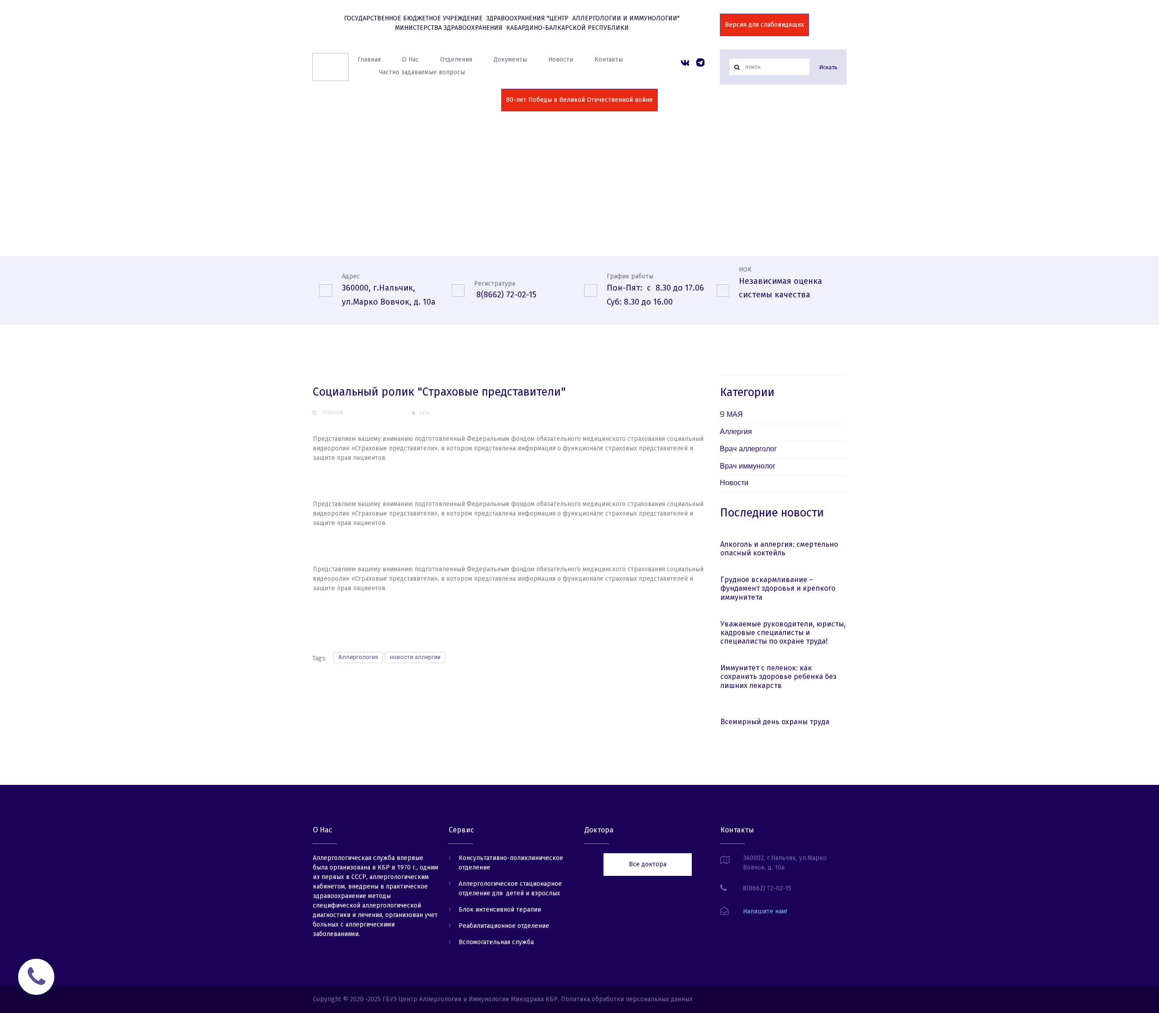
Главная (369, 59)
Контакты (608, 59)
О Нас (410, 59)
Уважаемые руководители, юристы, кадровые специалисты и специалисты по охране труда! (783, 632)
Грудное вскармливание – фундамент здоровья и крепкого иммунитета (777, 588)
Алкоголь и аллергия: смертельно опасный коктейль (779, 548)
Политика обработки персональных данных (627, 999)
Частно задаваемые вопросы (422, 72)
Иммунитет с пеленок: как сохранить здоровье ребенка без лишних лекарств (778, 676)
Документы (510, 59)
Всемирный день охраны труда (774, 721)
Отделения (456, 59)
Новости (560, 59)
